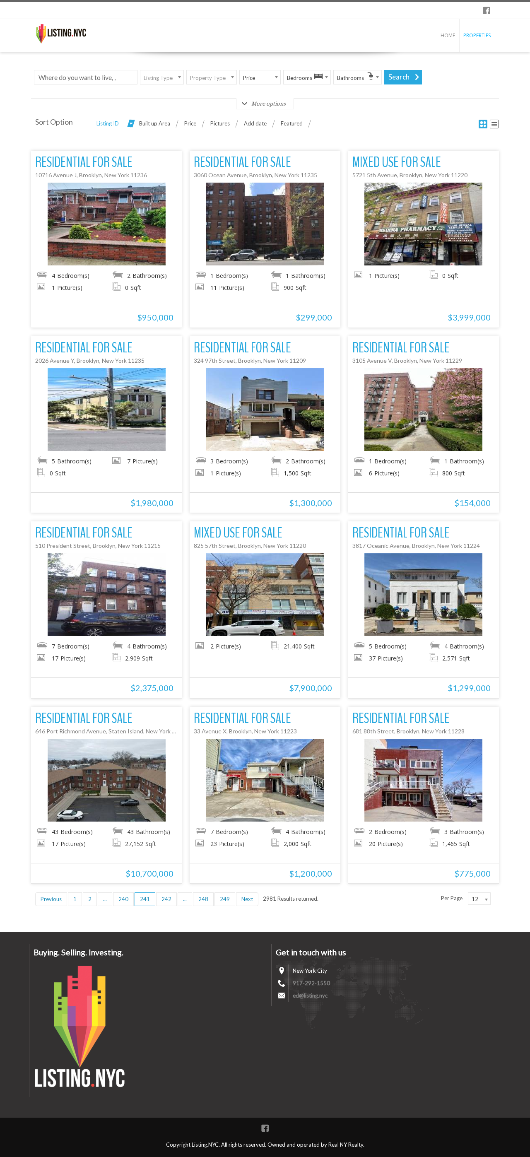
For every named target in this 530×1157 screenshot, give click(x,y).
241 (145, 899)
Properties (477, 35)
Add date (255, 123)
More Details (107, 224)
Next (247, 899)
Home (448, 35)
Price (190, 123)
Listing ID (107, 123)
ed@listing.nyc (310, 995)
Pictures (220, 123)
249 (225, 899)
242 (166, 899)
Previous (51, 899)
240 (123, 899)
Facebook (486, 10)
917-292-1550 (311, 983)
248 (203, 899)
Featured (292, 123)
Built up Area (154, 123)
